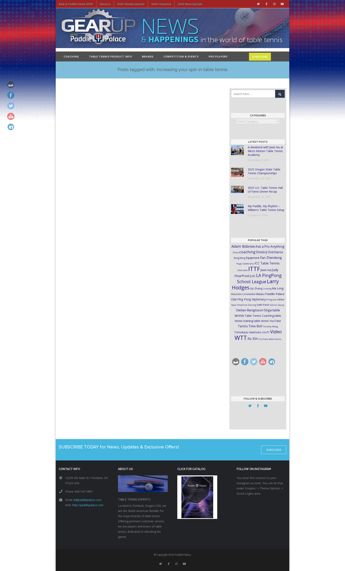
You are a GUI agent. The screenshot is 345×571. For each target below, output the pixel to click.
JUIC (253, 276)
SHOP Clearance (161, 4)
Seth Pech (263, 305)
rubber (281, 299)
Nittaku (260, 294)
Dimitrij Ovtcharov (269, 252)
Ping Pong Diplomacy (251, 299)
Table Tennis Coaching (259, 316)
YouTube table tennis (269, 338)
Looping (267, 288)
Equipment (253, 258)
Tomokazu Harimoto (247, 332)
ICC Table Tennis (267, 263)
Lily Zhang (256, 288)
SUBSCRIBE (260, 56)
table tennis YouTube (267, 321)
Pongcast (271, 299)
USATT (266, 332)
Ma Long (278, 288)
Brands (148, 56)
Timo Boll (255, 326)
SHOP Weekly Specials (131, 4)
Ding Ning (239, 258)
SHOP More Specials (190, 4)
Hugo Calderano (245, 263)
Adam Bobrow (243, 246)
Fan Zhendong (271, 257)
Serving (252, 304)
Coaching (71, 56)
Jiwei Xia (266, 270)
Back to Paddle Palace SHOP (76, 4)
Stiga (268, 310)
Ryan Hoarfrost (239, 304)
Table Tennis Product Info (110, 56)
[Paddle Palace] (99, 28)
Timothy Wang (270, 326)
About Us (105, 4)
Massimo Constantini (243, 294)
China (236, 252)
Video (276, 332)
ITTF (254, 269)
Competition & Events (181, 56)
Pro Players (218, 56)
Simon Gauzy (277, 304)
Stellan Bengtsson (249, 310)
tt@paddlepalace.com (87, 500)
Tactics (243, 326)
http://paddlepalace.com (87, 505)
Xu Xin (252, 338)
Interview (242, 270)
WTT (241, 337)
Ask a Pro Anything (270, 246)
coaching (247, 251)
